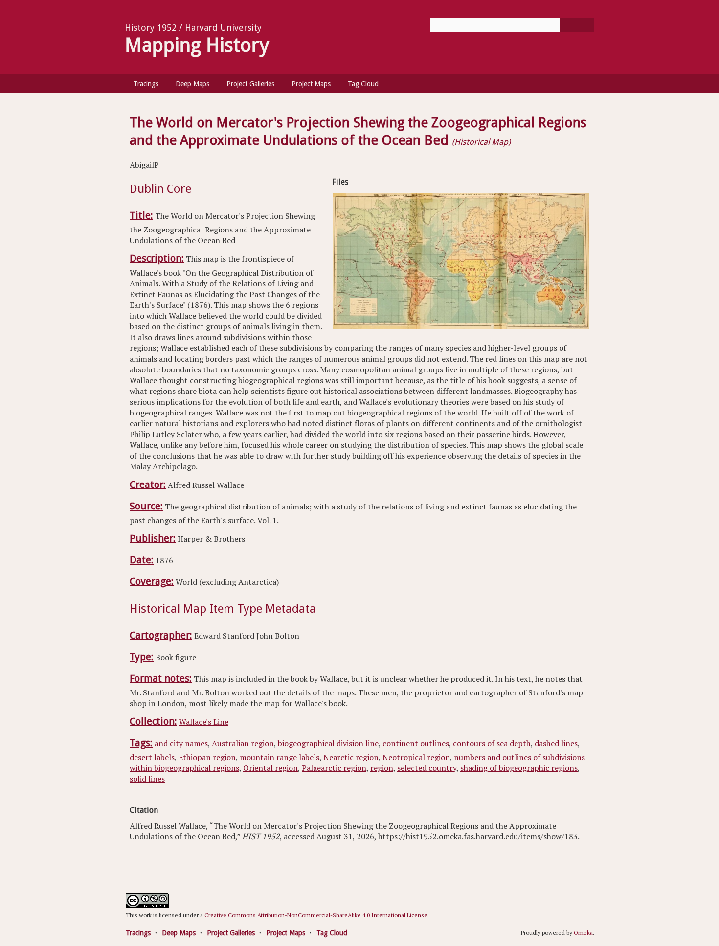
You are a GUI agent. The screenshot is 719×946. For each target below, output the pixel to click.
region (381, 767)
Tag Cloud (363, 84)
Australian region (243, 743)
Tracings (146, 84)
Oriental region (270, 767)
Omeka (583, 932)
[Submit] (577, 25)
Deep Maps (192, 84)
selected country (426, 767)
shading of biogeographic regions (519, 767)
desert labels (152, 757)
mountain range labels (279, 757)
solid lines (147, 778)
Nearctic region (351, 757)
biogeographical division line (328, 743)
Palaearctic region (334, 767)
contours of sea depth (492, 743)
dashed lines (556, 743)
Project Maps (311, 84)
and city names (181, 743)
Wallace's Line (203, 721)
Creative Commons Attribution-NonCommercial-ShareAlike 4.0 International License (315, 915)
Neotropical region (416, 757)
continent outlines (415, 743)
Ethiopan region (207, 757)
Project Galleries (250, 84)
